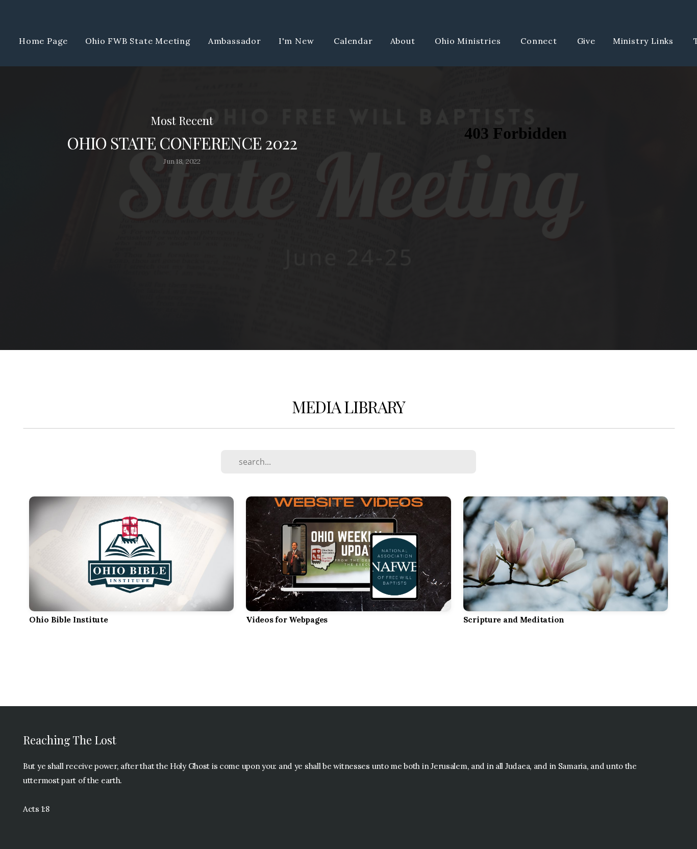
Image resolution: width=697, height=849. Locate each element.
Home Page (43, 41)
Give (586, 41)
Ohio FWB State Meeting (138, 41)
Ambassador (234, 41)
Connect (539, 41)
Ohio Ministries (469, 41)
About (404, 41)
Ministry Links (644, 41)
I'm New (297, 41)
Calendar (353, 41)
